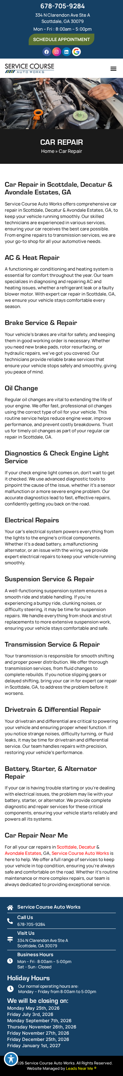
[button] (113, 68)
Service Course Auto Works (80, 853)
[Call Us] (10, 921)
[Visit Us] (10, 939)
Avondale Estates (23, 853)
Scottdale (67, 847)
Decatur (87, 847)
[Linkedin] (66, 51)
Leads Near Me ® (81, 1068)
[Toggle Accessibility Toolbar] (11, 1059)
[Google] (76, 51)
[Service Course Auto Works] (10, 907)
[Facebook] (46, 51)
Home (47, 151)
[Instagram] (56, 51)
